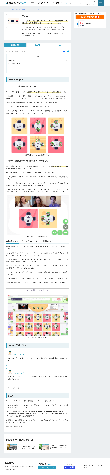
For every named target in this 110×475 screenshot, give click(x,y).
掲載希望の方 (100, 4)
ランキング (41, 3)
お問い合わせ (14, 466)
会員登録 (88, 4)
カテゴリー (32, 3)
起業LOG (59, 3)
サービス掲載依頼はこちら (47, 468)
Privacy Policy (29, 466)
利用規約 (22, 466)
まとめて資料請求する (88, 17)
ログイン (94, 4)
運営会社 (7, 466)
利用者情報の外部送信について (13, 470)
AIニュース (50, 3)
